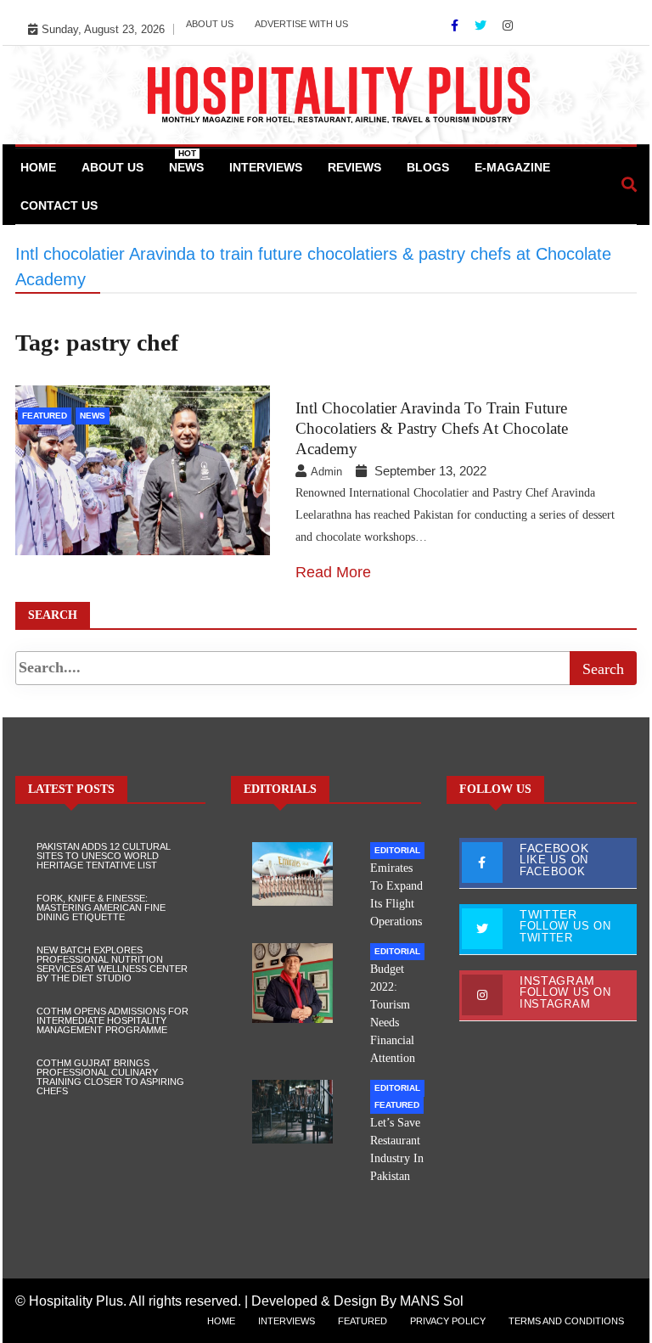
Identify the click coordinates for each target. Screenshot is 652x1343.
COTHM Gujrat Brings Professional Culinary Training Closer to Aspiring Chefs (110, 1077)
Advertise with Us (301, 24)
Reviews (354, 167)
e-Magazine (512, 167)
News (186, 161)
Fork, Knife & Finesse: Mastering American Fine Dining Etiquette (101, 907)
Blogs (428, 167)
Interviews (265, 167)
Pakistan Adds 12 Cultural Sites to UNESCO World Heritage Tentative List (104, 855)
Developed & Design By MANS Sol (357, 1301)
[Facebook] (456, 25)
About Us (209, 24)
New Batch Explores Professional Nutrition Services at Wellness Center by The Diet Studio (112, 964)
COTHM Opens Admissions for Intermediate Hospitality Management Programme (112, 1020)
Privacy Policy (448, 1321)
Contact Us (59, 205)
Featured (44, 415)
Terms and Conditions (566, 1321)
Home (38, 167)
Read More (333, 572)
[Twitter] (482, 25)
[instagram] (508, 25)
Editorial (397, 850)
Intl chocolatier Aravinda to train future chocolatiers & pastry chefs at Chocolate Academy (431, 428)
